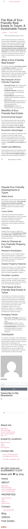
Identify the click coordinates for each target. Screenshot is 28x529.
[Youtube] (6, 463)
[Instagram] (10, 463)
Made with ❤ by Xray (12, 474)
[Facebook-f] (2, 463)
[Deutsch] (4, 527)
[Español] (6, 527)
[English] (2, 527)
